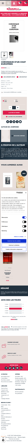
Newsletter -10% (19, 376)
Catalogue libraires (5, 398)
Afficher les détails (18, 236)
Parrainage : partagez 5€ (20, 381)
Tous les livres (4, 388)
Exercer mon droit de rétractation (14, 440)
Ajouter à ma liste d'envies (15, 116)
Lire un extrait (23, 76)
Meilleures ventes (5, 391)
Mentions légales (21, 437)
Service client (12, 353)
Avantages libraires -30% (20, 380)
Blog (2, 406)
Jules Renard (7, 270)
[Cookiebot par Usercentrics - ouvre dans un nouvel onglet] (17, 193)
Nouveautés (3, 393)
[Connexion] (14, 4)
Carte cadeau (18, 385)
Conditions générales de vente (9, 437)
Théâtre (7, 277)
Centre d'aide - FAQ (5, 405)
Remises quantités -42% (20, 378)
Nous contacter (4, 408)
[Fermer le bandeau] (25, 192)
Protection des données (14, 439)
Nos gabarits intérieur (6, 423)
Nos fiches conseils (5, 380)
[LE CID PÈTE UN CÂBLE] (20, 179)
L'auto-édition (4, 378)
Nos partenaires (18, 393)
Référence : (3, 80)
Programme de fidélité (20, 383)
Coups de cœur (4, 390)
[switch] (24, 222)
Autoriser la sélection (14, 245)
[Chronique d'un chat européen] (14, 50)
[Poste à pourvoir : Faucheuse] (7, 179)
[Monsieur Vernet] (7, 256)
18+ (2, 396)
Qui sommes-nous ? (5, 376)
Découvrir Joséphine (19, 135)
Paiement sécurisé (13, 342)
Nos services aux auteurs (6, 381)
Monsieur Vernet (7, 273)
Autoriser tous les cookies (14, 241)
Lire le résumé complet (9, 76)
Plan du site (3, 429)
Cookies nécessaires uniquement (14, 249)
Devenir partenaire (19, 391)
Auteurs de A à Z (5, 395)
